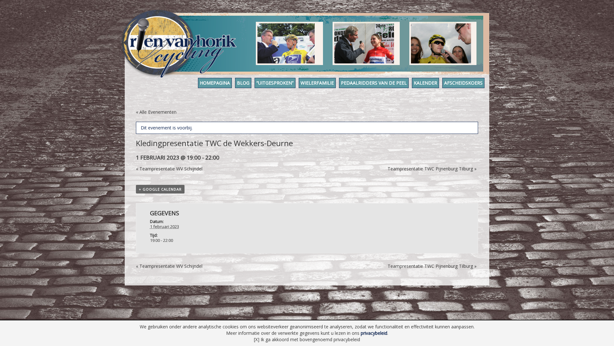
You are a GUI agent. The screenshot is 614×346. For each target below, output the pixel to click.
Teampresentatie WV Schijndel (169, 169)
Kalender (425, 83)
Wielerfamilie (317, 83)
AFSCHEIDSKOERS (463, 83)
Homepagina (215, 83)
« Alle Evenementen (156, 112)
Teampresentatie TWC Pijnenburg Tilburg (432, 169)
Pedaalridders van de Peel (374, 83)
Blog (243, 83)
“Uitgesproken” (275, 83)
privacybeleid (374, 333)
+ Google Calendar (160, 189)
